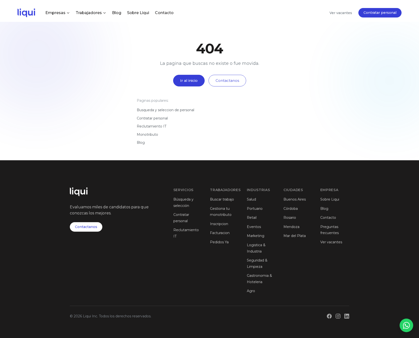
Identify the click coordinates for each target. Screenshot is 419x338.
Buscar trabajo (222, 199)
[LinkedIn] (346, 316)
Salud (251, 199)
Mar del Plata (294, 236)
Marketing (255, 236)
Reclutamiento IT (151, 126)
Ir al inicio (189, 80)
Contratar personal (379, 12)
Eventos (254, 227)
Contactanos (227, 80)
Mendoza (291, 227)
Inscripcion (219, 224)
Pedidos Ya (219, 242)
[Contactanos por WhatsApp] (406, 325)
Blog (116, 12)
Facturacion (220, 233)
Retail (252, 217)
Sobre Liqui (138, 12)
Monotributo (147, 134)
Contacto (164, 12)
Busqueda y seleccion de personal (165, 110)
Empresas (55, 12)
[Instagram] (338, 316)
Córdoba (290, 208)
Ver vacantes (341, 13)
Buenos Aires (294, 199)
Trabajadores (89, 12)
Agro (251, 291)
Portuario (255, 208)
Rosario (289, 217)
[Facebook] (329, 316)
